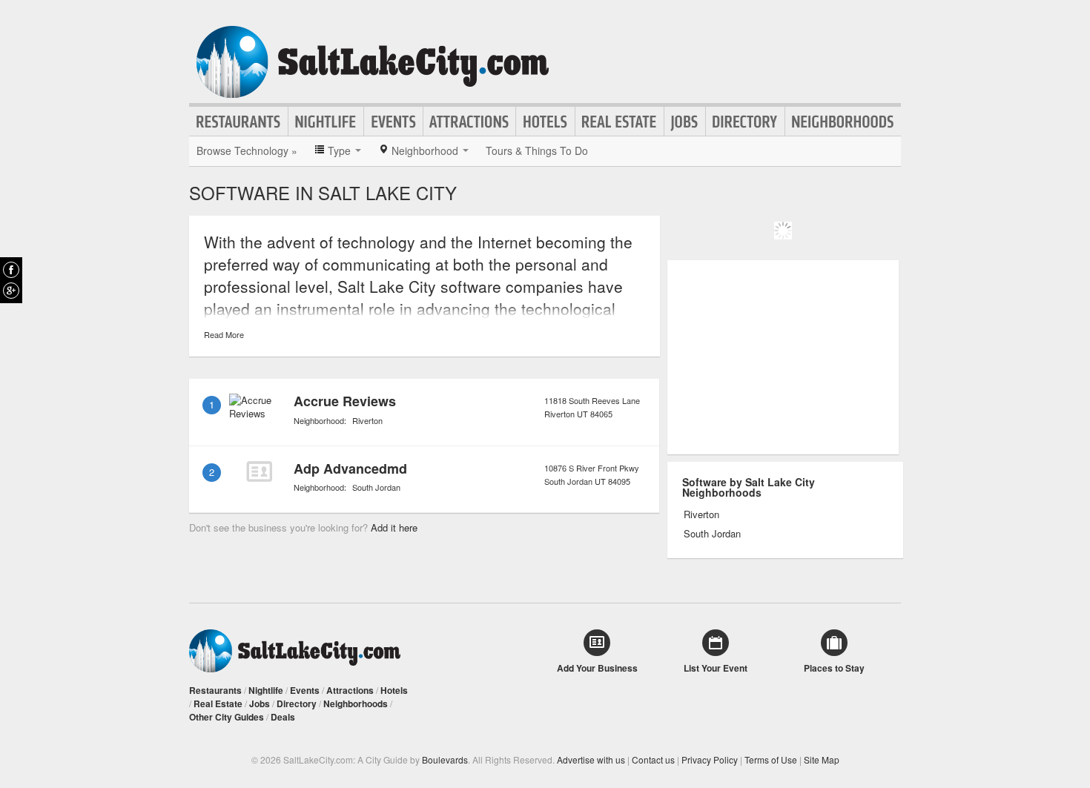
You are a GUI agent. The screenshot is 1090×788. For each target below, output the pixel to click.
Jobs (684, 121)
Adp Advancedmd (350, 468)
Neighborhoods (843, 121)
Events (393, 121)
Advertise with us (591, 759)
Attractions (469, 121)
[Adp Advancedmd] (258, 471)
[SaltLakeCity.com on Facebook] (11, 270)
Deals (283, 717)
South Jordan (376, 487)
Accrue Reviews (345, 401)
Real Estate (619, 121)
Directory (745, 121)
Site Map (821, 759)
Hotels (545, 121)
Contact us (653, 759)
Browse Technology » (246, 150)
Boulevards (445, 759)
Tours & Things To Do (537, 150)
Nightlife (325, 121)
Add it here (394, 527)
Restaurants (239, 121)
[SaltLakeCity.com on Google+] (11, 290)
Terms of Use (770, 759)
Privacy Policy (709, 759)
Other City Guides (226, 717)
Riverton (367, 420)
